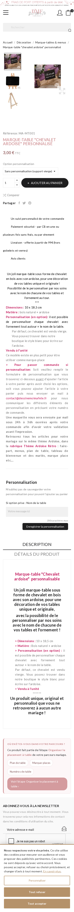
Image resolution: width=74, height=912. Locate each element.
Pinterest (30, 203)
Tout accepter (37, 903)
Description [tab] (37, 544)
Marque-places (41, 762)
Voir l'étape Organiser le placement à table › (34, 784)
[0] (68, 13)
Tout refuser (37, 892)
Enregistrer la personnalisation (45, 526)
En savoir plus (52, 871)
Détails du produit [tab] (37, 554)
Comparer (13, 195)
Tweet (24, 203)
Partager (20, 203)
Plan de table (18, 762)
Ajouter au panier (46, 183)
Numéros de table (20, 771)
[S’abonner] (64, 829)
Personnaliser (37, 880)
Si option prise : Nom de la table (26, 502)
